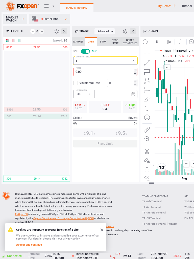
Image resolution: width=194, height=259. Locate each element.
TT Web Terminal (152, 201)
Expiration (81, 90)
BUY (94, 51)
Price (78, 67)
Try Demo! (164, 6)
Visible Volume (89, 83)
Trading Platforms (155, 196)
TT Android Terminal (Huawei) (159, 223)
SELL (76, 51)
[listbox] (49, 19)
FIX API (188, 218)
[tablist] (105, 93)
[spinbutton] (105, 72)
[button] (134, 61)
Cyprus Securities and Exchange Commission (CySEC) (63, 218)
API (186, 196)
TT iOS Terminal (151, 218)
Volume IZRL (83, 56)
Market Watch (12, 19)
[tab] (78, 41)
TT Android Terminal (154, 212)
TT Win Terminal (151, 207)
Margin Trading (76, 7)
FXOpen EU (21, 214)
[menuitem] (104, 31)
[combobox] (105, 61)
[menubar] (104, 31)
